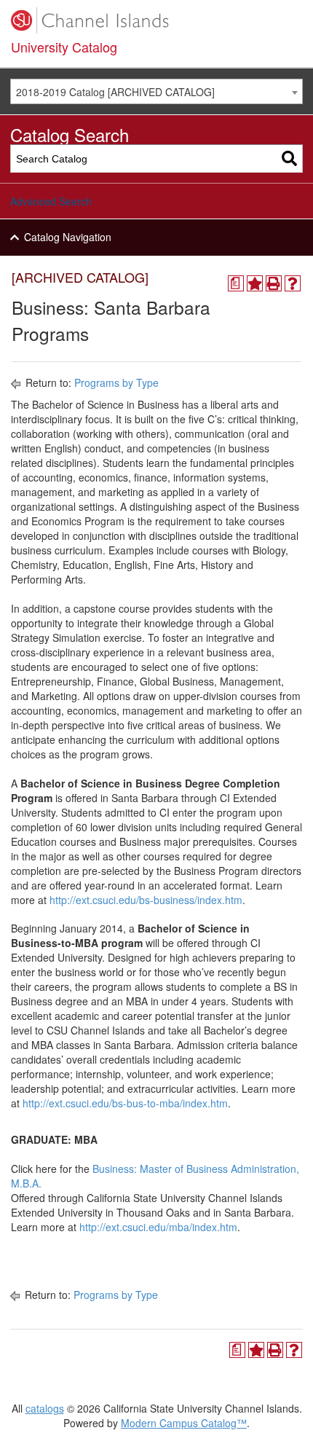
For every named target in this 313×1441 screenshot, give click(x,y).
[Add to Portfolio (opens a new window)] (255, 283)
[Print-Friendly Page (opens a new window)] (274, 283)
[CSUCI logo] (156, 20)
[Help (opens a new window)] (293, 283)
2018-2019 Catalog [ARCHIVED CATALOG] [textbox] (115, 92)
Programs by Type (116, 382)
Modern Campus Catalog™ (184, 1423)
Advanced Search (51, 201)
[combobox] (156, 91)
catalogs (44, 1408)
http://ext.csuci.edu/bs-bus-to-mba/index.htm (125, 1103)
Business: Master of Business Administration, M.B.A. (155, 1175)
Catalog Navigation (67, 236)
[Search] (289, 158)
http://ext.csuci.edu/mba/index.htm (158, 1227)
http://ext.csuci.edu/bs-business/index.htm (145, 899)
